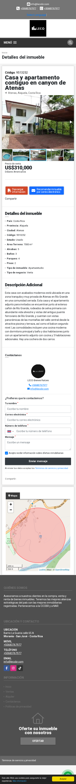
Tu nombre (11, 403)
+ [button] (11, 504)
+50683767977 (28, 8)
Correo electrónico (16, 414)
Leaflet (42, 569)
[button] (71, 98)
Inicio (4, 53)
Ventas (10, 691)
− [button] (11, 510)
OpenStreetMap (62, 569)
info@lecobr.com (39, 388)
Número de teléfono (16, 425)
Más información (20, 780)
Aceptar (63, 778)
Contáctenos (13, 701)
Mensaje (10, 436)
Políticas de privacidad (18, 706)
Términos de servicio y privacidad (51, 468)
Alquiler (10, 696)
